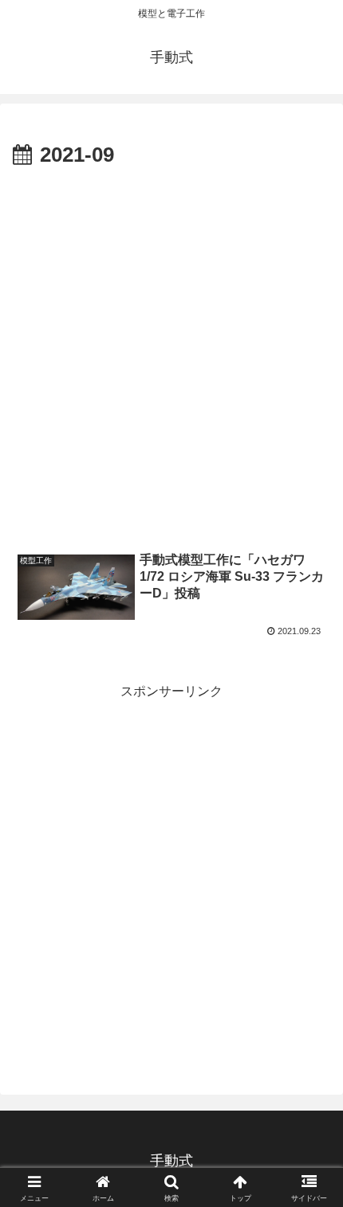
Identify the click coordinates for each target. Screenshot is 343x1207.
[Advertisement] (171, 353)
